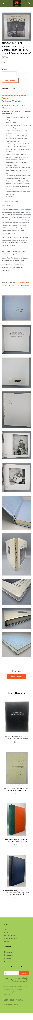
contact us (14, 285)
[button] (3, 3)
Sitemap (6, 941)
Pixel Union (16, 992)
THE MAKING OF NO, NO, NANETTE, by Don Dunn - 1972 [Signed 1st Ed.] (16, 840)
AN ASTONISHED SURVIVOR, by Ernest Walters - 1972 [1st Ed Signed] (16, 789)
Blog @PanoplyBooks (10, 938)
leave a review (17, 676)
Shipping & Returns (9, 935)
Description (5, 88)
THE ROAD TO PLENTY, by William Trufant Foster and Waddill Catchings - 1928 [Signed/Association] (16, 892)
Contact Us (7, 932)
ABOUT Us (7, 929)
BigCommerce (7, 994)
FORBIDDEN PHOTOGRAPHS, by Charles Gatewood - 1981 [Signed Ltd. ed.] (17, 738)
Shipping (12, 88)
